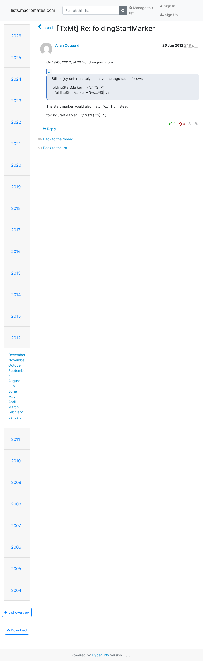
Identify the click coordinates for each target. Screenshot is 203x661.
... (49, 71)
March (13, 407)
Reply (51, 129)
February (15, 412)
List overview (18, 612)
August (14, 381)
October (15, 365)
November (16, 360)
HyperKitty (100, 655)
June (12, 391)
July (11, 386)
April (12, 402)
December (16, 355)
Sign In (169, 6)
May (11, 396)
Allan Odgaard (67, 45)
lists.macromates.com (33, 10)
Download (18, 630)
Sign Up (171, 15)
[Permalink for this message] (196, 124)
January (15, 417)
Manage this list (141, 10)
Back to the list (54, 148)
